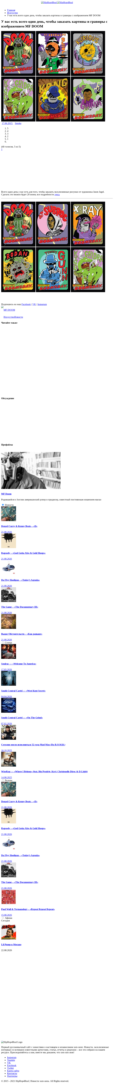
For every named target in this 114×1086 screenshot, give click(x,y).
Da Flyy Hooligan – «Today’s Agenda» (20, 580)
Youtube (11, 1060)
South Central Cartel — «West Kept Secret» (23, 691)
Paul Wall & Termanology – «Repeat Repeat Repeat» (28, 909)
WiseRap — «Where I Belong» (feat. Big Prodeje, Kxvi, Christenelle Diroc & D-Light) (44, 771)
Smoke (18, 123)
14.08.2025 (6, 777)
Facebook (26, 304)
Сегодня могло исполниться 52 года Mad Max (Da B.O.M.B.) (33, 744)
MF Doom (6, 494)
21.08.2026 (6, 532)
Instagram (42, 304)
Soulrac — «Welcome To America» (18, 663)
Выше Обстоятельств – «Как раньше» (21, 634)
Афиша (8, 918)
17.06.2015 (7, 123)
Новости (18, 317)
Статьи (8, 642)
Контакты (12, 1073)
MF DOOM (9, 310)
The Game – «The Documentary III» (19, 607)
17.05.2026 (6, 669)
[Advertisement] (23, 169)
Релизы (8, 780)
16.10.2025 (6, 750)
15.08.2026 (6, 915)
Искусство (9, 317)
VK (34, 304)
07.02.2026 (6, 723)
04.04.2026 (6, 696)
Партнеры (12, 1076)
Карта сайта (13, 1070)
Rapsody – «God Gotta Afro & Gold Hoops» (23, 553)
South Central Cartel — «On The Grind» (22, 717)
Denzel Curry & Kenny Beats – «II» (19, 526)
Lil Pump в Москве (11, 944)
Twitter (10, 1068)
